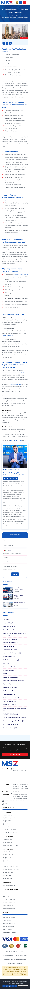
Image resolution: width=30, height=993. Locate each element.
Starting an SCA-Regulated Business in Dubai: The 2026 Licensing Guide (20, 596)
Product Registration (8, 903)
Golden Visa (6, 894)
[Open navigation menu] (28, 2)
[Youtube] (10, 478)
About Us (9, 952)
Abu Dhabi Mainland (8, 818)
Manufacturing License (9, 932)
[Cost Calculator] (24, 2)
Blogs (15, 952)
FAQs (26, 955)
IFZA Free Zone (6, 875)
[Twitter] (13, 986)
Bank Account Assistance (10, 900)
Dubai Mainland (7, 815)
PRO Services (6, 897)
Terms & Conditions (20, 959)
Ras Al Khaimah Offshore (10, 845)
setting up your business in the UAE (13, 373)
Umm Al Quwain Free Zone (10, 870)
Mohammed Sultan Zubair (8, 39)
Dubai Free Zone (7, 852)
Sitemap (19, 963)
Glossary (21, 952)
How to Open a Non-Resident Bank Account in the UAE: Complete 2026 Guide (20, 603)
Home (12, 15)
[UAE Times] (16, 478)
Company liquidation (8, 908)
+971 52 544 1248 (16, 440)
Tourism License (7, 929)
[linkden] (7, 986)
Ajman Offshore (7, 842)
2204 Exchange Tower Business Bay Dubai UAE (20, 769)
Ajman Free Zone (7, 861)
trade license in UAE (8, 335)
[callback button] (20, 2)
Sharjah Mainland (7, 821)
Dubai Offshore (7, 839)
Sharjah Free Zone (7, 858)
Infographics (19, 955)
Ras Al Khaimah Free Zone (10, 867)
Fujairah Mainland (7, 827)
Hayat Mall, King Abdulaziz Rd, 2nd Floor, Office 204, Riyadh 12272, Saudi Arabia (20, 786)
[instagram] (9, 986)
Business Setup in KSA (9, 885)
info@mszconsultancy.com (11, 804)
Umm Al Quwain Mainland (10, 833)
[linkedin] (4, 478)
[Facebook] (3, 986)
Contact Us (11, 963)
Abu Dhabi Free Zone (8, 855)
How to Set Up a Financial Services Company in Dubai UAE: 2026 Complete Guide (19, 588)
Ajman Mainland (7, 824)
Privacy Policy (8, 959)
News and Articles (8, 955)
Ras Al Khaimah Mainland (10, 830)
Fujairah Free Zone (8, 864)
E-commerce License (8, 917)
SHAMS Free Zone (7, 872)
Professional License (8, 923)
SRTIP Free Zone (7, 878)
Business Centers (7, 906)
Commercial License (8, 926)
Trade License (6, 920)
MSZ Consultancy (15, 384)
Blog (17, 15)
